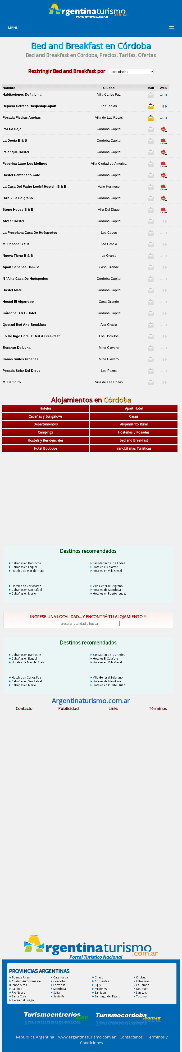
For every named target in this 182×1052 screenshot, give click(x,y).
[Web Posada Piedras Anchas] (163, 120)
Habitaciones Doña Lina (22, 94)
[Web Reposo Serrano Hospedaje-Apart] (163, 108)
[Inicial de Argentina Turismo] (90, 16)
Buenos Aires (21, 977)
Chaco (99, 977)
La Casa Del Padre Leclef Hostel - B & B (34, 186)
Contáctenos (131, 1037)
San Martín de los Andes (109, 563)
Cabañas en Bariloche (26, 563)
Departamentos (45, 424)
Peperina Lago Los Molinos (25, 163)
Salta (56, 993)
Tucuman (142, 996)
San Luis (141, 993)
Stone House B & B (18, 209)
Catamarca (60, 977)
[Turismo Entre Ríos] (55, 1031)
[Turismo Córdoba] (128, 1031)
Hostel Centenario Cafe (21, 175)
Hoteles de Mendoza (107, 590)
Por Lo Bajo (12, 129)
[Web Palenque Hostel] (163, 154)
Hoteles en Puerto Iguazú (110, 593)
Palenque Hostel (16, 152)
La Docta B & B (15, 140)
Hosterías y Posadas (134, 432)
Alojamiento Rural (134, 424)
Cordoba (59, 981)
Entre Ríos (142, 981)
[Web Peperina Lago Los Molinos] (163, 166)
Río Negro (18, 993)
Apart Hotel (134, 408)
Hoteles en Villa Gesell (108, 571)
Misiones (101, 989)
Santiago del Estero (108, 996)
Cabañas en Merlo (24, 593)
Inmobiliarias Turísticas (133, 448)
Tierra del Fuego (23, 1000)
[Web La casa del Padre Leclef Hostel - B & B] (163, 189)
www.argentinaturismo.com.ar (87, 1037)
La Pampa (142, 985)
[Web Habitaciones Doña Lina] (163, 97)
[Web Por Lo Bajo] (163, 131)
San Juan (100, 993)
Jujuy (98, 985)
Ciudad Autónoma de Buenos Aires (25, 983)
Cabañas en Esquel (24, 567)
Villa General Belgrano (108, 586)
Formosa (59, 985)
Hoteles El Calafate (105, 567)
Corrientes (102, 981)
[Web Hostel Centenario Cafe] (163, 177)
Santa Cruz (19, 996)
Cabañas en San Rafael (27, 590)
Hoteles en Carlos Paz (26, 586)
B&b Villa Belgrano (18, 198)
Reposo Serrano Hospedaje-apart (29, 106)
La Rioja (17, 989)
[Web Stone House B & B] (163, 212)
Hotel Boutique (45, 448)
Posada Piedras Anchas (22, 117)
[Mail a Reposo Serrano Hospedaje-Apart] (150, 108)
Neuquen (142, 989)
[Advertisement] (91, 491)
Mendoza (59, 989)
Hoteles (45, 408)
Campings (45, 432)
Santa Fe (58, 996)
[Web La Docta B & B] (163, 143)
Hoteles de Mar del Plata (28, 571)
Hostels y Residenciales (46, 440)
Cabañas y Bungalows (46, 416)
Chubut (141, 977)
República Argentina (35, 1037)
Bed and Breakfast (133, 440)
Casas (133, 416)
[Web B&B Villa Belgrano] (163, 200)
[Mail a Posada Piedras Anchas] (150, 120)
